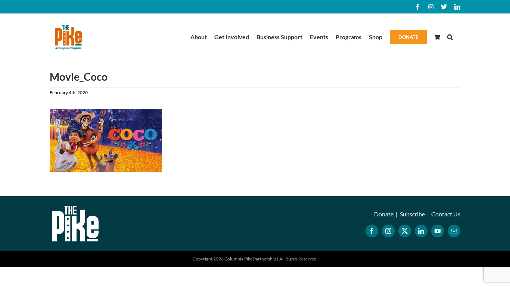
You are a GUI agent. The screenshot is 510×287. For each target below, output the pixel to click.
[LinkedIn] (421, 231)
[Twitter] (404, 231)
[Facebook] (372, 231)
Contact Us (445, 213)
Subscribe (412, 213)
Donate (384, 213)
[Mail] (454, 231)
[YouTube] (437, 231)
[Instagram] (388, 231)
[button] (450, 36)
